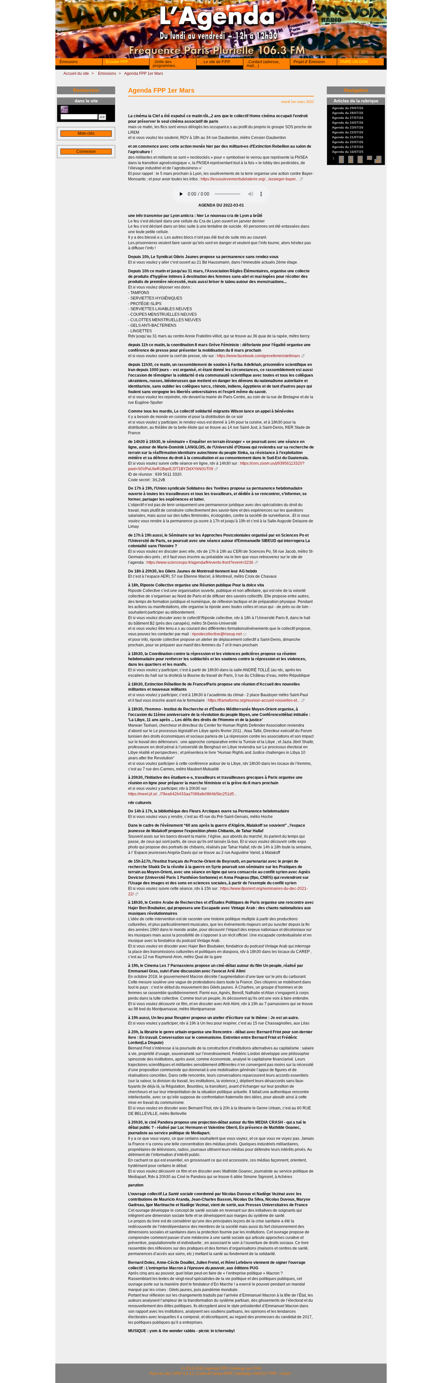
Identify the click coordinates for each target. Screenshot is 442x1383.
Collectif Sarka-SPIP (214, 1373)
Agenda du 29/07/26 (347, 108)
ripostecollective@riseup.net (217, 634)
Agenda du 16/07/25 (347, 151)
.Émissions (68, 62)
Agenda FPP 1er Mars (143, 73)
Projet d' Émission (309, 62)
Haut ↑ (287, 1373)
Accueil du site (76, 73)
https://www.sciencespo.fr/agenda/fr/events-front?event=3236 (200, 562)
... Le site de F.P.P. (215, 62)
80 (378, 161)
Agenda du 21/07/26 (347, 137)
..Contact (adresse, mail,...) (263, 64)
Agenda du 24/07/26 (347, 122)
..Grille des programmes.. (165, 64)
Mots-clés (86, 133)
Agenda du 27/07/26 (347, 117)
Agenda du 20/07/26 (347, 142)
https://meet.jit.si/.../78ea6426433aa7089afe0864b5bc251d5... (182, 794)
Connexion (86, 151)
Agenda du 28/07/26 (347, 113)
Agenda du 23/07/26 (347, 127)
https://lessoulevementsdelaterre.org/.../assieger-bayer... (249, 179)
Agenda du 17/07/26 (347, 147)
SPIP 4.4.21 (183, 1373)
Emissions (107, 73)
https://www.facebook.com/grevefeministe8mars (258, 356)
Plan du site (159, 1373)
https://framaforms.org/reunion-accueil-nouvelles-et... (254, 700)
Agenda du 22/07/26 (347, 132)
